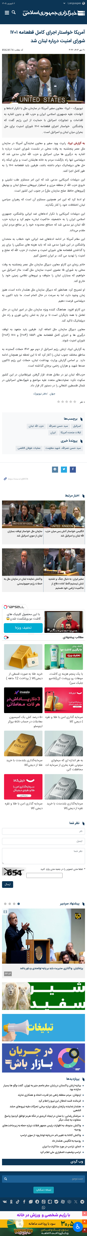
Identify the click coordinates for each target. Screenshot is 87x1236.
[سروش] (37, 1202)
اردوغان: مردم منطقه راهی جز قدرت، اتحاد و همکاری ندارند (49, 1095)
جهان (52, 394)
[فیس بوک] (24, 1202)
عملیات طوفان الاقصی (29, 448)
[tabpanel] (43, 943)
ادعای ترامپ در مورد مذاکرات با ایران (61, 1146)
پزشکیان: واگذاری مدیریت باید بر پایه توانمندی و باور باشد (51, 968)
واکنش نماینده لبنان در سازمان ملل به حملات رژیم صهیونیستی (23, 581)
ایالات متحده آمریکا (71, 433)
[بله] (56, 1202)
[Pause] (48, 629)
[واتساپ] (43, 1208)
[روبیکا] (69, 1202)
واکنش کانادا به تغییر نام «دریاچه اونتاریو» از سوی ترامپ (50, 1135)
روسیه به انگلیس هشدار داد (66, 1141)
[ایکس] (76, 1202)
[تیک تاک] (17, 1202)
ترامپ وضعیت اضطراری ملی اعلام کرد (60, 1152)
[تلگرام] (82, 1202)
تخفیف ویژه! (23, 628)
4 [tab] (5, 904)
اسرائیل (77, 426)
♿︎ (78, 1226)
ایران (53, 433)
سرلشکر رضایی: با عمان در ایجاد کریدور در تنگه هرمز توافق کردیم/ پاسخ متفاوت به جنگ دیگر (42, 1118)
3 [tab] (9, 904)
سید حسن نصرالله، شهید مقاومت (63, 448)
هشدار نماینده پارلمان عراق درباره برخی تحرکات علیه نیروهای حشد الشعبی (45, 1108)
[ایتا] (43, 1202)
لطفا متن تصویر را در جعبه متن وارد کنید (62, 869)
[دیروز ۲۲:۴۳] (43, 936)
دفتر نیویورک (40, 394)
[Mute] (54, 629)
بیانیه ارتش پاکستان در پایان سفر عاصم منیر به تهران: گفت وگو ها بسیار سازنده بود (42, 1087)
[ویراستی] (30, 1202)
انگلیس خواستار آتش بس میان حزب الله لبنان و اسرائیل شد (64, 533)
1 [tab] (18, 904)
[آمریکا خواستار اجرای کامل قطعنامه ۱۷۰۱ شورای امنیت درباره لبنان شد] (43, 79)
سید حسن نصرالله (58, 426)
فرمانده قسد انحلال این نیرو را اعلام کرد (60, 1101)
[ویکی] (5, 1202)
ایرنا (50, 13)
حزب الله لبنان (36, 426)
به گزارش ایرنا (76, 143)
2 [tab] (14, 904)
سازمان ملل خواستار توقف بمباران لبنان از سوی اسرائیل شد (24, 533)
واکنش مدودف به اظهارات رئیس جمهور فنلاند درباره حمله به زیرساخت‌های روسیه (41, 1127)
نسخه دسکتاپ (43, 1190)
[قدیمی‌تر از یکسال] (64, 514)
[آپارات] (63, 1202)
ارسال (8, 884)
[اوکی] (11, 1202)
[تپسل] (5, 607)
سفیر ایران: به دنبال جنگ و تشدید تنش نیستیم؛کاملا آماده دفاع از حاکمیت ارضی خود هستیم (66, 583)
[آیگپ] (50, 1202)
